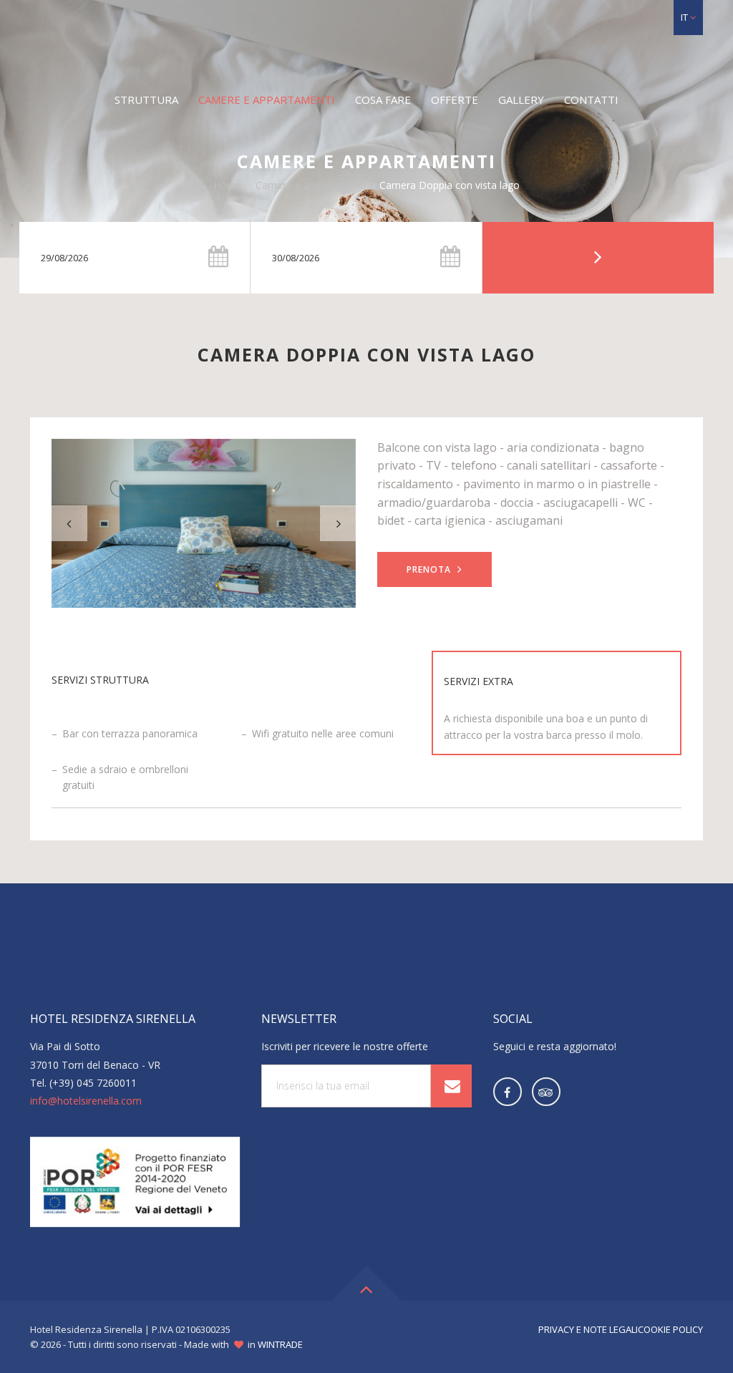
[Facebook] (507, 1091)
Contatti (591, 99)
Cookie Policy (670, 1329)
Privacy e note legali (588, 1329)
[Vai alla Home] (366, 40)
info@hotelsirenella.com (86, 1100)
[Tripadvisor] (546, 1091)
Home (227, 185)
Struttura (146, 99)
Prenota (430, 569)
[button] (688, 17)
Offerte (454, 99)
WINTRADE (280, 1344)
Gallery (521, 99)
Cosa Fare (383, 99)
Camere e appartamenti (266, 99)
